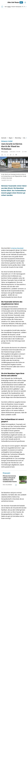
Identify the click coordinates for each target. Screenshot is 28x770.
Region (11, 138)
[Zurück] (2, 7)
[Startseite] (13, 2)
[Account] (25, 2)
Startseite (3, 138)
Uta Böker (5, 151)
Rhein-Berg (18, 138)
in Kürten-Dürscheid (17, 248)
